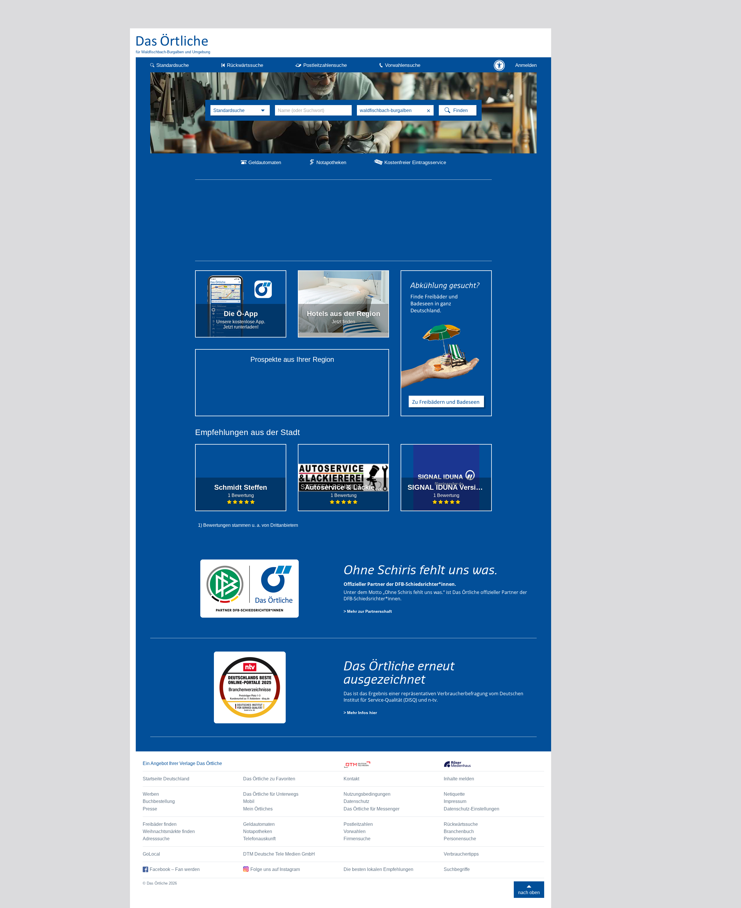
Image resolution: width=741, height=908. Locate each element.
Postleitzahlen (358, 824)
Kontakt (351, 778)
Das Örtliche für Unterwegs (270, 794)
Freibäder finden (160, 824)
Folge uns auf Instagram (275, 869)
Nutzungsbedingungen (367, 794)
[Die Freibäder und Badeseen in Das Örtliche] (446, 343)
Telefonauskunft (259, 838)
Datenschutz (356, 801)
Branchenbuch (459, 831)
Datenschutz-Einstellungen (471, 808)
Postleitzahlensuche (325, 65)
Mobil (248, 801)
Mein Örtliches (258, 808)
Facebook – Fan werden (175, 869)
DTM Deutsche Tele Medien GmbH (279, 854)
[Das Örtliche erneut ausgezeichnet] (250, 687)
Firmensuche (357, 838)
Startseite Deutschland (166, 778)
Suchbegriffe (457, 869)
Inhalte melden (459, 778)
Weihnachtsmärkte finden (169, 831)
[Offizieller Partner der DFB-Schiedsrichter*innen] (250, 588)
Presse (150, 808)
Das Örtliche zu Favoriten (269, 778)
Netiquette (454, 794)
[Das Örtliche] (172, 40)
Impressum (455, 801)
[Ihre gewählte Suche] (240, 110)
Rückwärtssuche (245, 65)
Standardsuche (172, 65)
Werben (151, 794)
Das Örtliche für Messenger (371, 808)
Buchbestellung (159, 801)
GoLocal (151, 854)
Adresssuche (156, 838)
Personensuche (460, 838)
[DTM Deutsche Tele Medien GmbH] (394, 764)
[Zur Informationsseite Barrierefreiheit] (499, 65)
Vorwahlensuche (402, 65)
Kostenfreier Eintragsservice (415, 162)
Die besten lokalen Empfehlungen (378, 869)
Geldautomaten (264, 162)
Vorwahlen (355, 831)
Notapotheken (331, 162)
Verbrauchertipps (461, 854)
